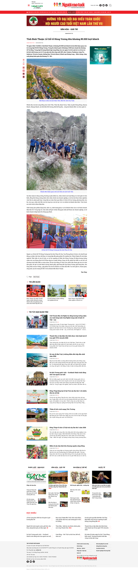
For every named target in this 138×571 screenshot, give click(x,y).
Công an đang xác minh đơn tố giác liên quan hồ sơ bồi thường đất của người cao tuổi (32, 493)
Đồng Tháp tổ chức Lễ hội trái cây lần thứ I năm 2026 (68, 427)
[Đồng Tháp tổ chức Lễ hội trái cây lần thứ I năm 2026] (37, 433)
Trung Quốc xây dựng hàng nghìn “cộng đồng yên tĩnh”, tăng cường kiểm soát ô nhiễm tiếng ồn (97, 497)
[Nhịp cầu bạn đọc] (36, 477)
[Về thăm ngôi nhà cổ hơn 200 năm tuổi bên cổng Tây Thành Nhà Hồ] (58, 477)
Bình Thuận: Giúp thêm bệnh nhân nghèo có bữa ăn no (76, 299)
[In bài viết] (23, 77)
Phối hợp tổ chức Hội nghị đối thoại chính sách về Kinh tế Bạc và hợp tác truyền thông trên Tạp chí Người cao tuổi (75, 502)
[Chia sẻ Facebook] (23, 67)
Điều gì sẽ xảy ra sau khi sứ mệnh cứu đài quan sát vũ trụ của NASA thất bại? (101, 486)
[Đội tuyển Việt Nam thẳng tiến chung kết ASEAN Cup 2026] (64, 494)
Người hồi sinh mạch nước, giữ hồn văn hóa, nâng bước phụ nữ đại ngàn (39, 527)
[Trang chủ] (27, 12)
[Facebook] (100, 5)
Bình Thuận (36, 276)
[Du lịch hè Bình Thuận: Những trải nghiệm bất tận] (57, 291)
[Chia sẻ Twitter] (23, 70)
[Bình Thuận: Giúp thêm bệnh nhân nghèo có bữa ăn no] (77, 291)
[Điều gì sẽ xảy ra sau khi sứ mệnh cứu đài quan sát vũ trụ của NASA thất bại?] (101, 477)
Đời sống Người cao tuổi (45, 12)
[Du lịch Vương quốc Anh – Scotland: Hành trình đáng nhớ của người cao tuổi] (37, 378)
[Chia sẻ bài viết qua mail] (23, 73)
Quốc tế (109, 12)
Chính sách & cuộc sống (33, 12)
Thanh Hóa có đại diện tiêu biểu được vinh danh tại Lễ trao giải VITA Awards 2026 (96, 527)
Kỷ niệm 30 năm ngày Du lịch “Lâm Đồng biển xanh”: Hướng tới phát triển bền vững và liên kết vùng (97, 536)
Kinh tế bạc (53, 12)
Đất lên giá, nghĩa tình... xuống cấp (79, 485)
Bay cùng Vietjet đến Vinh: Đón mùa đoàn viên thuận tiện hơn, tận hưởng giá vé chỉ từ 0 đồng (68, 519)
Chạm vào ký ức (69, 33)
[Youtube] (103, 5)
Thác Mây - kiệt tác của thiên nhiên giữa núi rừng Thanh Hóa (68, 527)
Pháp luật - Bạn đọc (88, 12)
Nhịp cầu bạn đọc (31, 485)
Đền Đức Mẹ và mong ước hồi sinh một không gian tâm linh (53, 505)
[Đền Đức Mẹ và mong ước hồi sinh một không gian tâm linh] (64, 504)
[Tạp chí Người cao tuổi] (37, 8)
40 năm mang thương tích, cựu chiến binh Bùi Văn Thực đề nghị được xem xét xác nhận (32, 502)
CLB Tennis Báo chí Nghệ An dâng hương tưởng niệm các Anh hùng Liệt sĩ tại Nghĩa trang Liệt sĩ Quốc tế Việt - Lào (68, 318)
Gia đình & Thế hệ (80, 467)
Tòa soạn (33, 554)
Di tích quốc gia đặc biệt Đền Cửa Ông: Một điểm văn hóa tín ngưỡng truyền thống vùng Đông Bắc (96, 519)
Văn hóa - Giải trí (71, 12)
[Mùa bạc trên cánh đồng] (86, 491)
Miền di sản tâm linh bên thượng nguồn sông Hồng (67, 446)
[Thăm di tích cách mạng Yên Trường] (37, 415)
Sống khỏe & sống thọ (62, 12)
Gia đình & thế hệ (79, 12)
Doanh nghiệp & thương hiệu (100, 12)
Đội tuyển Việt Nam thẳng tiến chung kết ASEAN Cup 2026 (53, 495)
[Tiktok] (106, 5)
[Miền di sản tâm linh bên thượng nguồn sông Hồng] (37, 452)
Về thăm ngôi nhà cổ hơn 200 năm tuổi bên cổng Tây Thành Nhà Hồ (57, 486)
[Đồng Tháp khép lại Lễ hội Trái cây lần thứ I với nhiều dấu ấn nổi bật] (37, 397)
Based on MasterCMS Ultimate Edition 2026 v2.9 (38, 569)
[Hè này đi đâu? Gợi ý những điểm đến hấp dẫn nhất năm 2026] (37, 360)
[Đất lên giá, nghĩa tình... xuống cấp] (80, 477)
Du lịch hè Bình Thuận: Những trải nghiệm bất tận (56, 299)
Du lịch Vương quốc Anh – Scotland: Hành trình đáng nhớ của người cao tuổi (39, 535)
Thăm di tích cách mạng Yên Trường (62, 409)
